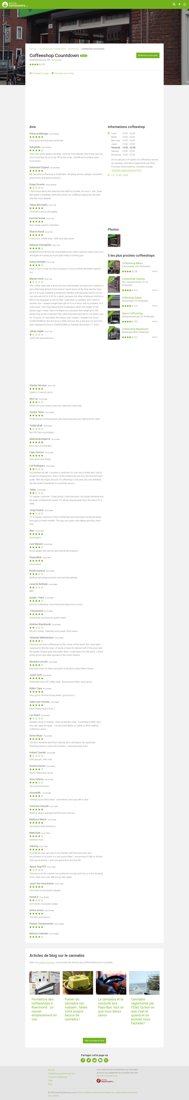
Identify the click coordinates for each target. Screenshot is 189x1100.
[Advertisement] (94, 100)
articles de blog (47, 962)
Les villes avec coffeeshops (52, 49)
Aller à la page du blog (94, 1040)
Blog (50, 1084)
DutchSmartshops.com (107, 1076)
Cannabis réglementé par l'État (126, 170)
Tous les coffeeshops (57, 1077)
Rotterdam (73, 49)
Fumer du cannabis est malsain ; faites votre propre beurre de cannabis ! (76, 1009)
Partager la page (40, 73)
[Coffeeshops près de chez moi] (179, 4)
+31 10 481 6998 (119, 175)
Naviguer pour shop (64, 73)
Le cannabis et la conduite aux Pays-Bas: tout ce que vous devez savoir (111, 1007)
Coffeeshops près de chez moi (61, 1073)
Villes (50, 1080)
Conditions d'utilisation (92, 1092)
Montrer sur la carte (148, 55)
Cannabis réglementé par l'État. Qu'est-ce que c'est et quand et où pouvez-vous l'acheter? (142, 1011)
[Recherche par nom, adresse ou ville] (174, 4)
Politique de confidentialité (114, 1092)
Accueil (33, 49)
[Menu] (185, 4)
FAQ (79, 1092)
